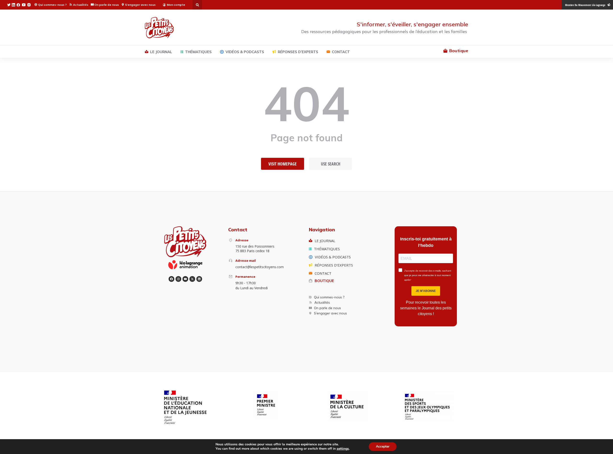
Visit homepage (282, 164)
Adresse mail (245, 260)
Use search (330, 164)
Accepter (382, 446)
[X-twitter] (192, 279)
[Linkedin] (199, 279)
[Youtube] (185, 279)
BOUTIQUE (324, 280)
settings (343, 449)
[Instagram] (178, 279)
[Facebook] (171, 279)
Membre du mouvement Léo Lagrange (585, 5)
